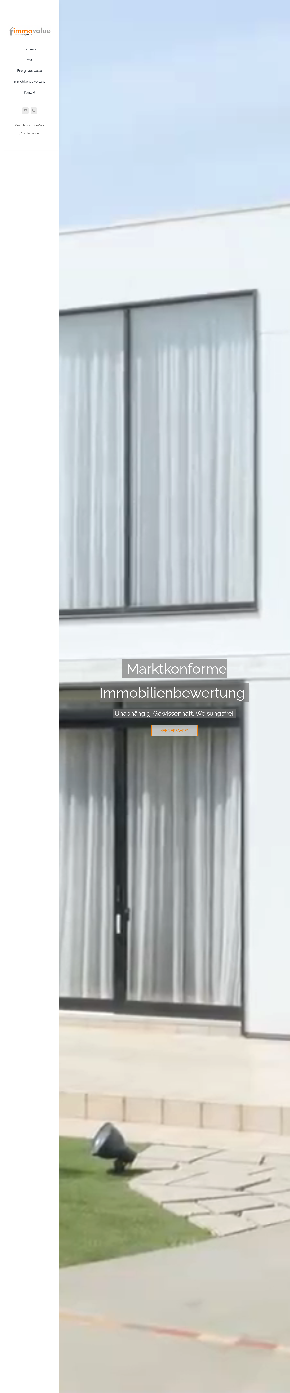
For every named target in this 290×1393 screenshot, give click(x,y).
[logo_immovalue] (29, 26)
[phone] (34, 110)
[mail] (25, 110)
